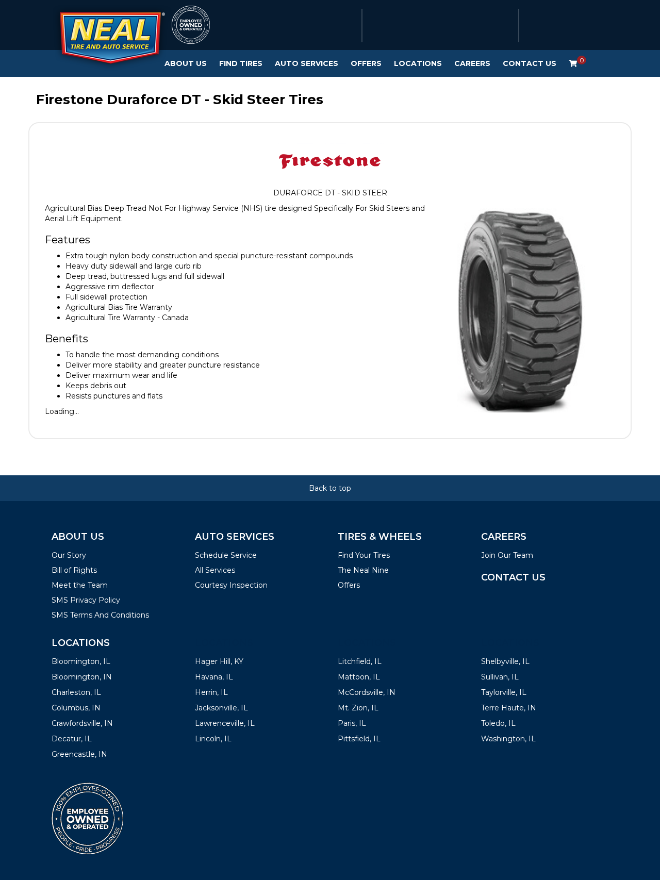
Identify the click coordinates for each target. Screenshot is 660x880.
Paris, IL (352, 723)
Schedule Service (226, 555)
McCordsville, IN (366, 692)
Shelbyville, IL (505, 661)
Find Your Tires (364, 555)
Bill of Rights (74, 570)
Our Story (69, 555)
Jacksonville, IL (221, 707)
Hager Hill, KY (219, 661)
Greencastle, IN (79, 754)
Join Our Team (507, 555)
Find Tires (240, 63)
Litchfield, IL (360, 661)
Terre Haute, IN (508, 707)
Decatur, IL (72, 738)
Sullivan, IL (500, 677)
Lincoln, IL (213, 738)
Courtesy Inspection (231, 585)
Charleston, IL (76, 692)
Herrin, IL (211, 692)
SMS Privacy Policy (86, 600)
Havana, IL (214, 677)
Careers (472, 63)
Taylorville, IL (503, 692)
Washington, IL (508, 738)
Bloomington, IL (81, 661)
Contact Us (529, 63)
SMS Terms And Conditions (100, 615)
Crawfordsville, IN (82, 723)
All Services (215, 570)
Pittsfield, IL (359, 738)
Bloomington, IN (82, 677)
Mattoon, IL (359, 677)
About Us (185, 63)
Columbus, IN (76, 707)
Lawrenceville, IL (225, 723)
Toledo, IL (498, 723)
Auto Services (306, 63)
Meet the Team (80, 585)
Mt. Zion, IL (358, 707)
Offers (366, 63)
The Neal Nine (363, 570)
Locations (418, 63)
